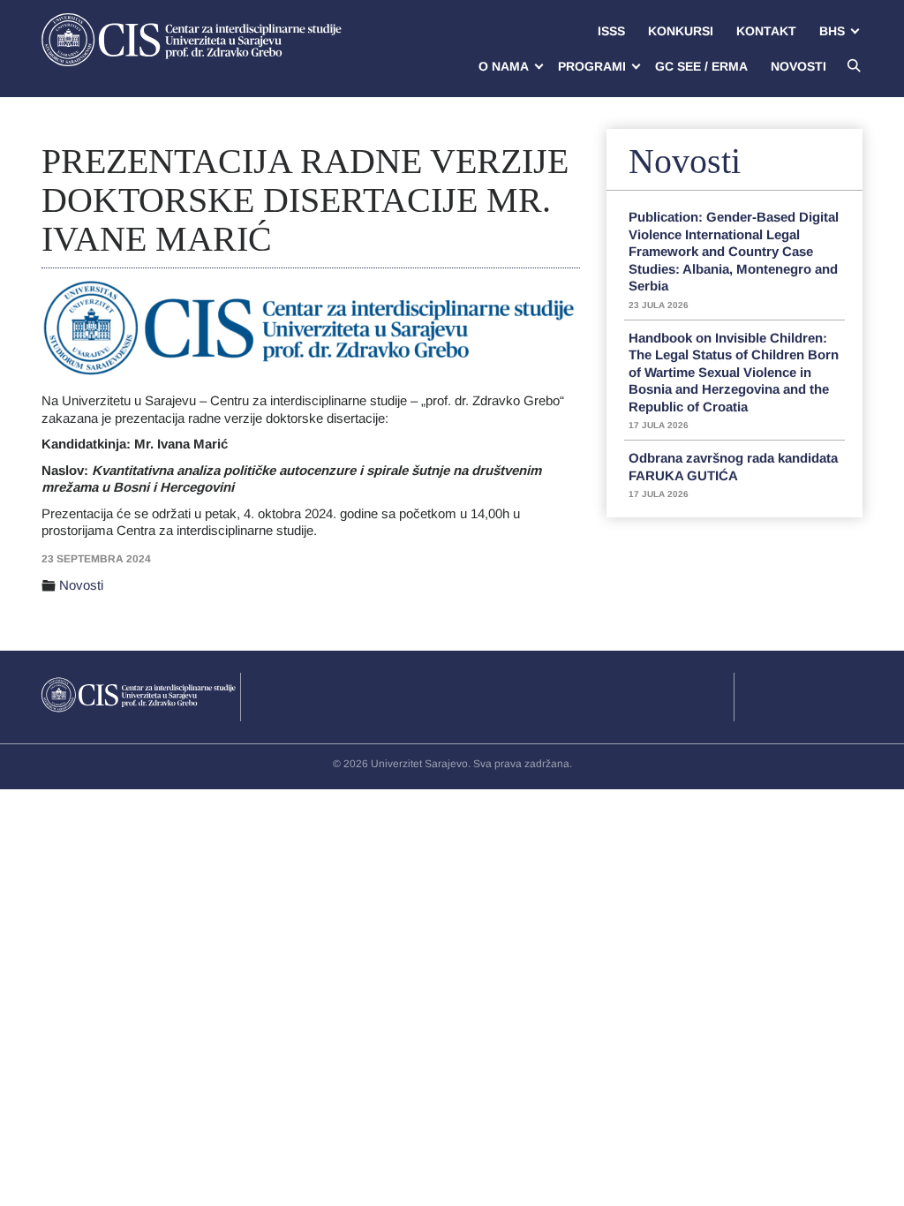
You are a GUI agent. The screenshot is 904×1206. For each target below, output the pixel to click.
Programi (592, 66)
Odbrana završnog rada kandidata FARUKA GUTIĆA (733, 474)
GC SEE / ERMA (701, 66)
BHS (832, 31)
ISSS (611, 31)
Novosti (798, 66)
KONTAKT (766, 31)
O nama (503, 66)
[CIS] (191, 39)
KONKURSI (680, 31)
